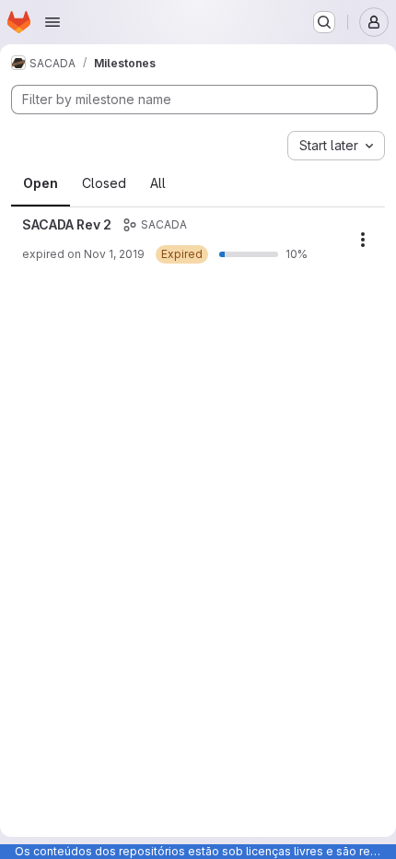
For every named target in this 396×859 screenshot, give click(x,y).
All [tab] (158, 183)
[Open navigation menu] (52, 22)
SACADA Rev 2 (66, 224)
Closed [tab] (104, 183)
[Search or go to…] (324, 22)
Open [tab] (40, 183)
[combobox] (336, 145)
